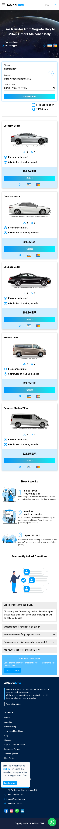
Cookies (7, 740)
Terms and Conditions (13, 731)
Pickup (7, 65)
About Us (8, 722)
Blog (6, 736)
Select (29, 178)
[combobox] (24, 69)
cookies (6, 769)
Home (7, 717)
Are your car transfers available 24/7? (22, 650)
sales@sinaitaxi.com (16, 799)
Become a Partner (12, 749)
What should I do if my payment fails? (22, 634)
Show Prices (29, 96)
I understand (10, 783)
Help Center (9, 758)
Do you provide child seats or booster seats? (25, 642)
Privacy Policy (10, 726)
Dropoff (7, 75)
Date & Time (9, 85)
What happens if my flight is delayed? (22, 626)
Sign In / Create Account (14, 745)
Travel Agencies (11, 754)
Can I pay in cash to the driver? (18, 605)
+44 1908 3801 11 (15, 794)
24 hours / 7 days (15, 804)
